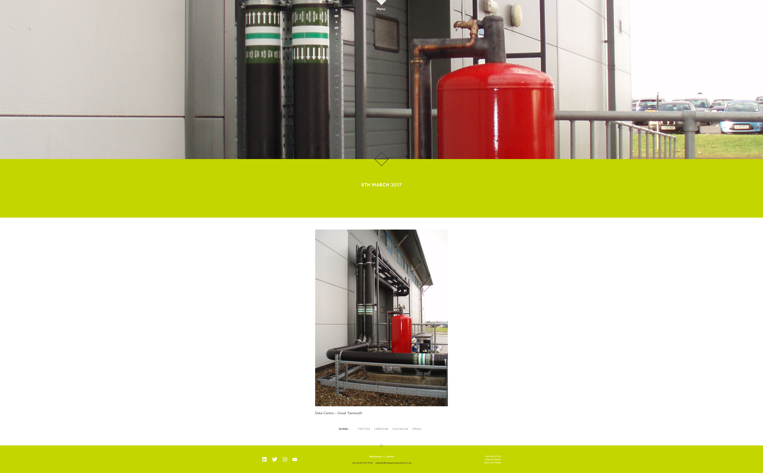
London (390, 456)
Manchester (375, 456)
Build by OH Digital (492, 462)
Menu (381, 8)
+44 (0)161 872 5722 (362, 462)
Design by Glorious (493, 459)
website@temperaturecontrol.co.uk (393, 462)
